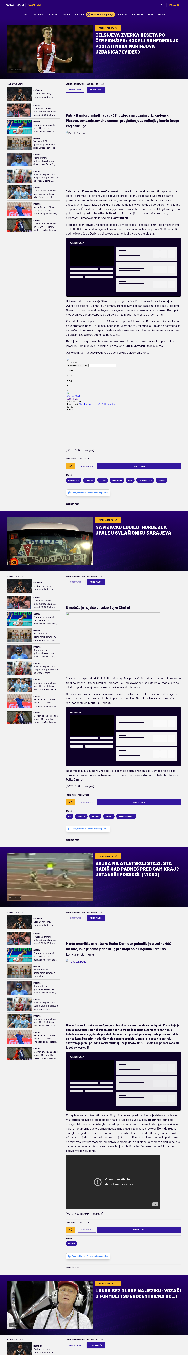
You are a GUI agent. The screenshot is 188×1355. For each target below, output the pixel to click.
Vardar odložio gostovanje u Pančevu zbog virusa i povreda (44, 144)
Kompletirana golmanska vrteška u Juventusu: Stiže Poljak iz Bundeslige (45, 161)
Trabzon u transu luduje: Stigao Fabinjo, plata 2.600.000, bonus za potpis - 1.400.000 (45, 111)
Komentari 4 (75, 89)
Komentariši (96, 89)
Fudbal (36, 105)
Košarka (37, 90)
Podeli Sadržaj (106, 28)
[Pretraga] (162, 5)
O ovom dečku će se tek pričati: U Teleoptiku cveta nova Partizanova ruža (45, 227)
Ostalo (36, 122)
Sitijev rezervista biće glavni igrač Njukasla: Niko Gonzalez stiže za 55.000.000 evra (44, 194)
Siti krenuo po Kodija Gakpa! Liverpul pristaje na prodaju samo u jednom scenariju (45, 177)
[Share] (70, 466)
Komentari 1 (75, 1345)
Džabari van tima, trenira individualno (43, 95)
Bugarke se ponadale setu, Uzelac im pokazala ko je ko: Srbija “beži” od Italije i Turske (45, 128)
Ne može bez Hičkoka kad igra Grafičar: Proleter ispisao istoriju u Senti (45, 210)
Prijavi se (174, 5)
